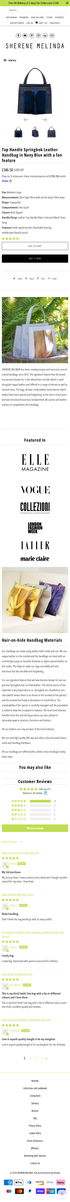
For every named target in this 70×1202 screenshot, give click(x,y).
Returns (35, 1111)
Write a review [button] (35, 828)
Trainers (24, 17)
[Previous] (26, 119)
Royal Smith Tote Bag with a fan (17, 974)
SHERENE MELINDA (25, 1172)
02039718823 (17, 23)
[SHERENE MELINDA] (35, 46)
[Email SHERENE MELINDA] (51, 35)
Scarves (59, 17)
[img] (10, 858)
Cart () (42, 23)
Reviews (35, 1080)
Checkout (55, 23)
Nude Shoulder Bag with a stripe (17, 894)
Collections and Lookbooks (35, 1088)
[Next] (44, 119)
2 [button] (30, 1058)
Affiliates (35, 1148)
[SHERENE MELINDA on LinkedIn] (45, 35)
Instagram (11, 17)
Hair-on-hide (37, 17)
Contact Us (35, 1163)
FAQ (35, 1118)
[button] (10, 238)
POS (35, 1172)
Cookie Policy (35, 1133)
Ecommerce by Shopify (50, 1172)
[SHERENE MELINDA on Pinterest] (31, 35)
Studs (49, 17)
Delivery (35, 1103)
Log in (30, 23)
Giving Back (35, 1095)
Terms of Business (35, 1141)
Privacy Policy (35, 1125)
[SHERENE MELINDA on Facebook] (18, 35)
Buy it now (35, 258)
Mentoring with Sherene (35, 1155)
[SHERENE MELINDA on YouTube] (25, 35)
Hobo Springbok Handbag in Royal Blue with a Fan (26, 1020)
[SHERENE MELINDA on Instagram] (38, 35)
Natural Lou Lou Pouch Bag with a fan (20, 852)
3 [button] (36, 1058)
